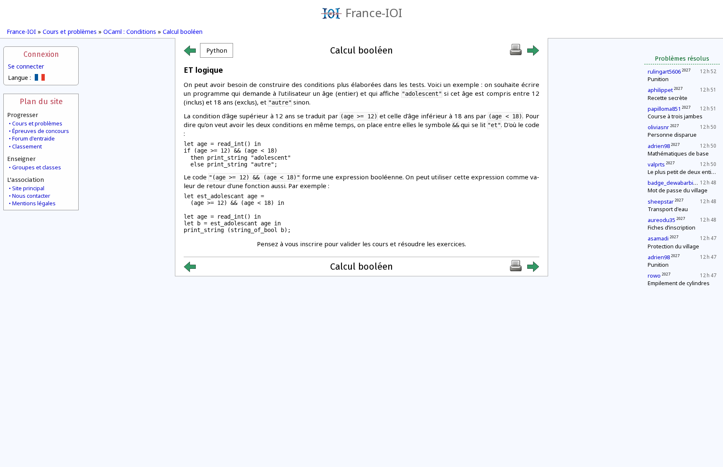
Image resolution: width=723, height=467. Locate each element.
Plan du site (41, 101)
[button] (216, 50)
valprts (656, 164)
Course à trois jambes (675, 116)
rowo (654, 275)
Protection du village (673, 246)
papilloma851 (664, 108)
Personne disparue (672, 134)
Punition (658, 79)
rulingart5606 (664, 71)
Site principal (28, 188)
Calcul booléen (183, 32)
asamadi (658, 238)
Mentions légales (34, 203)
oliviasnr (658, 127)
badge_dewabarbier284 (678, 182)
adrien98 (659, 146)
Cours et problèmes (70, 32)
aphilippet (660, 90)
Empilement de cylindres (679, 283)
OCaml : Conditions (129, 32)
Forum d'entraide (33, 138)
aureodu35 (661, 220)
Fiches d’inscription (671, 227)
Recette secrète (667, 98)
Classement (27, 146)
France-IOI (373, 12)
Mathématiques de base (678, 153)
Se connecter (26, 66)
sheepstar (661, 201)
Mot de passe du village (678, 190)
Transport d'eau (668, 209)
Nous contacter (31, 195)
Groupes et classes (36, 167)
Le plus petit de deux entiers (684, 172)
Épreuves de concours (40, 131)
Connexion (41, 54)
